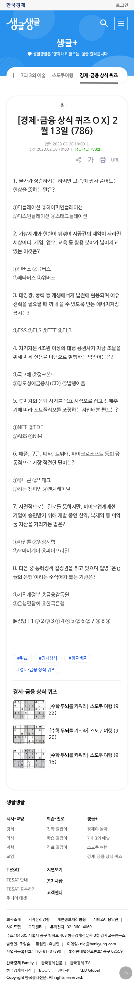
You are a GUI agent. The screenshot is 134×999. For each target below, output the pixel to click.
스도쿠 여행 (97, 847)
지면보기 (54, 869)
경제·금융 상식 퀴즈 (99, 75)
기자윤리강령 (39, 919)
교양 (10, 856)
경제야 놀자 (97, 829)
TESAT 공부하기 (21, 889)
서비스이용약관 (105, 919)
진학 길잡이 (57, 829)
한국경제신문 (51, 963)
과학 (10, 847)
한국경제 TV (80, 963)
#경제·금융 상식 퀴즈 (36, 669)
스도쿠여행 (62, 75)
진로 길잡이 (57, 847)
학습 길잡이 (57, 838)
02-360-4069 (79, 927)
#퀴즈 (22, 658)
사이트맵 (14, 927)
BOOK (44, 970)
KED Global (89, 970)
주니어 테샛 (17, 898)
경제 (10, 829)
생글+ (67, 43)
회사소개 (14, 919)
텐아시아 (65, 970)
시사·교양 (15, 819)
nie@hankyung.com (98, 944)
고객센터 (35, 927)
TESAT (13, 869)
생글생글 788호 (87, 149)
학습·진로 (55, 819)
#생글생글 (78, 658)
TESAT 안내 (17, 880)
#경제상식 (48, 658)
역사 (10, 838)
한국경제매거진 (19, 970)
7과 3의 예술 (33, 75)
